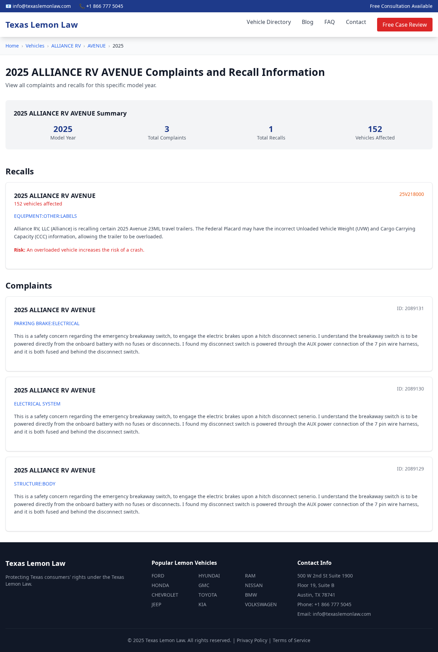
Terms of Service (291, 640)
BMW (251, 594)
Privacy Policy (252, 640)
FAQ (329, 22)
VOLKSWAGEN (261, 604)
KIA (202, 604)
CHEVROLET (165, 594)
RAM (250, 575)
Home (12, 45)
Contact (356, 22)
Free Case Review (405, 24)
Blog (307, 22)
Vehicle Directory (269, 22)
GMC (203, 585)
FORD (158, 575)
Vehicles (35, 45)
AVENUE (97, 45)
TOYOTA (207, 594)
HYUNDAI (209, 575)
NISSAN (254, 585)
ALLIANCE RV (66, 45)
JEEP (156, 604)
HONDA (160, 585)
